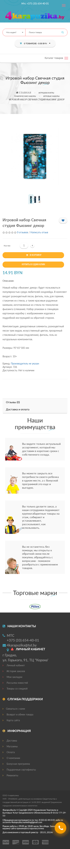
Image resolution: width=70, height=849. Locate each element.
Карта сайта (13, 720)
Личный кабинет (15, 665)
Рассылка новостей (17, 682)
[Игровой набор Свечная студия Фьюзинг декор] (35, 156)
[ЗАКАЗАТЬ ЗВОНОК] (61, 829)
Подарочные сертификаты (21, 769)
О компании (13, 758)
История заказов (15, 671)
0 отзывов (22, 232)
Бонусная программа (18, 763)
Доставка (11, 740)
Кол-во (7, 245)
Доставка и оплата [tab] (17, 409)
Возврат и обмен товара (19, 714)
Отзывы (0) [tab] (13, 402)
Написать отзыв (39, 232)
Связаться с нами (15, 708)
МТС (10, 635)
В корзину (35, 255)
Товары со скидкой (17, 688)
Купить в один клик (33, 264)
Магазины (12, 746)
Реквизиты (12, 775)
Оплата (10, 752)
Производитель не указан (25, 363)
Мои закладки (14, 676)
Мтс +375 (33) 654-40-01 (35, 3)
